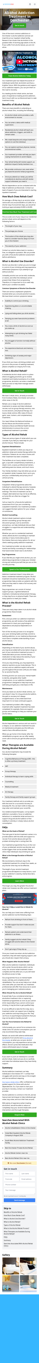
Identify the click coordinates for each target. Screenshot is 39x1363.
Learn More (19, 881)
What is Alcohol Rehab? (12, 1222)
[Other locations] (30, 4)
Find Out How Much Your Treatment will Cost (19, 212)
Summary (7, 1240)
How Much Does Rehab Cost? (14, 1215)
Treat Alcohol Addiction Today (19, 76)
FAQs (5, 1237)
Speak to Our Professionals (19, 569)
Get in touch (19, 25)
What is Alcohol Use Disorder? (14, 1219)
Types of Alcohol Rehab (12, 1225)
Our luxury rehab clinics (10, 1082)
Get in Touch (19, 391)
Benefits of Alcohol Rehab (13, 1212)
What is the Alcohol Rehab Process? (16, 1228)
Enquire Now (19, 1115)
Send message (19, 1200)
